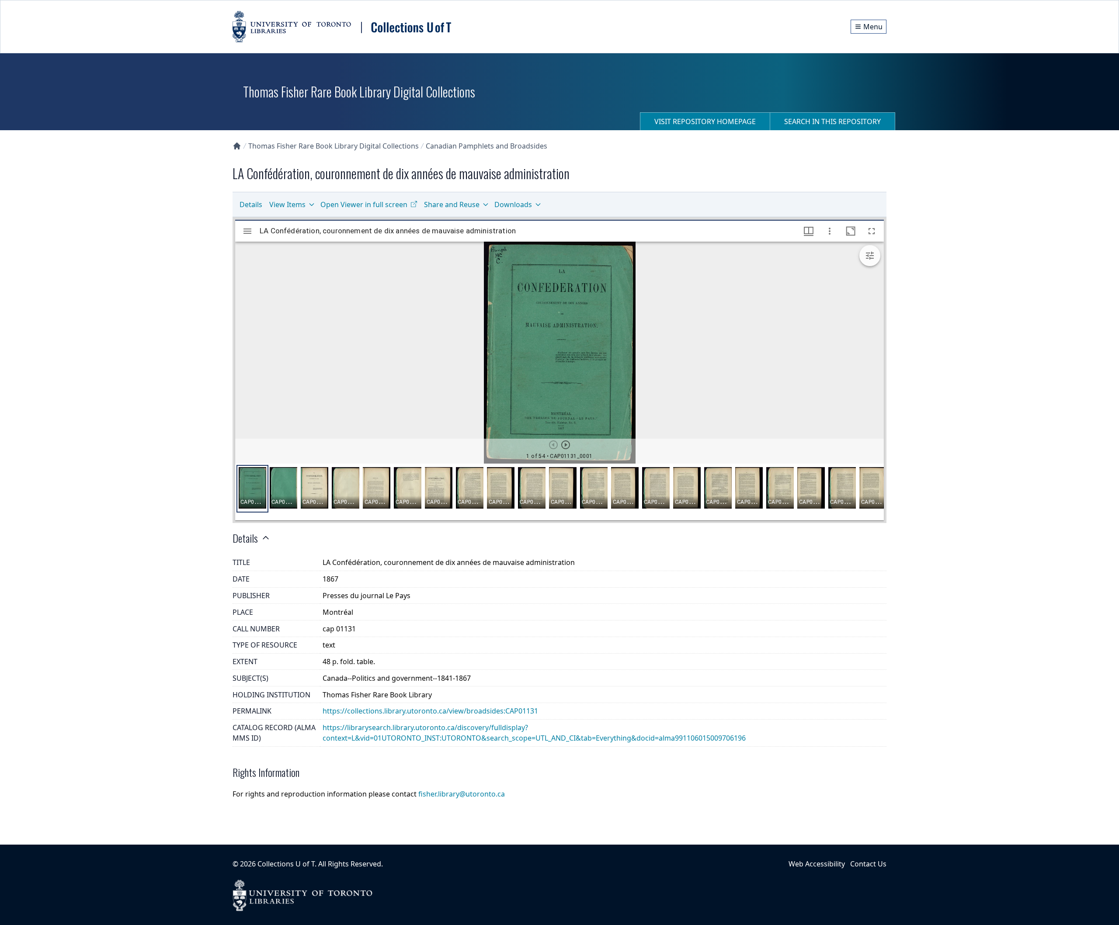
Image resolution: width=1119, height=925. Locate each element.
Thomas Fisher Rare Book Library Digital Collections (333, 146)
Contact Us (868, 864)
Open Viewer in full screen (363, 204)
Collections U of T (286, 864)
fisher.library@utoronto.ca (461, 794)
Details (251, 204)
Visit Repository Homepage (705, 121)
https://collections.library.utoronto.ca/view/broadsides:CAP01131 (430, 711)
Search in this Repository (832, 121)
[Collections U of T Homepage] (237, 146)
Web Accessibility (817, 864)
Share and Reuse (452, 204)
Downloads (513, 204)
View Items (287, 204)
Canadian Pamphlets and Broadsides (486, 146)
